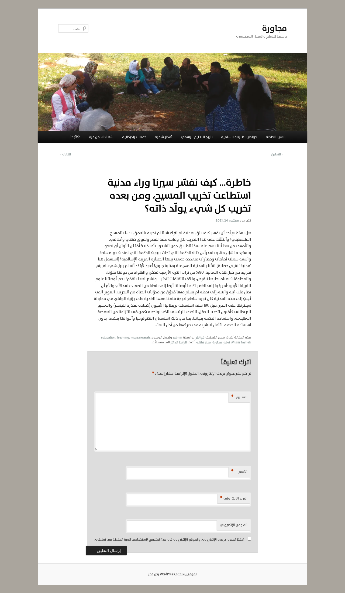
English (75, 137)
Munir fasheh (241, 342)
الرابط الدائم (179, 342)
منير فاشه (203, 342)
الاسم (239, 471)
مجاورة (274, 28)
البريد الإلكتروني (233, 498)
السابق (278, 154)
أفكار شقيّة (163, 137)
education (108, 337)
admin (177, 337)
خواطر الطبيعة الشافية (239, 137)
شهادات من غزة (101, 137)
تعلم (227, 342)
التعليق (239, 397)
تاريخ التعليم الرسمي (197, 137)
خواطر (200, 337)
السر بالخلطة (275, 137)
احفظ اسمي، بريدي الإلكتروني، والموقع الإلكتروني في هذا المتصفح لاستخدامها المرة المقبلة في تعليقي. (169, 539)
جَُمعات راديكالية (134, 137)
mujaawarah (140, 337)
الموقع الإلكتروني (233, 524)
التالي (64, 154)
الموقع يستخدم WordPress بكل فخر (172, 574)
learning (123, 337)
